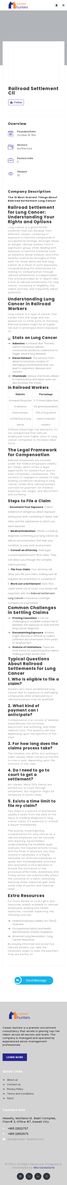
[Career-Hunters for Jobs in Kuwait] (18, 5)
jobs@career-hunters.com (26, 1139)
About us (12, 1080)
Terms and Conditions (20, 1093)
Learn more (14, 1057)
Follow (18, 102)
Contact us (14, 1084)
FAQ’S (10, 1098)
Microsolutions (44, 1168)
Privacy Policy (15, 1089)
